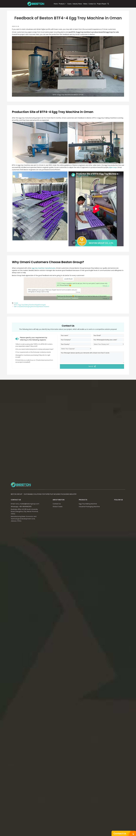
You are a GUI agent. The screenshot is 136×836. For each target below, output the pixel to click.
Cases (69, 4)
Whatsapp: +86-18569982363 (21, 507)
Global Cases (57, 507)
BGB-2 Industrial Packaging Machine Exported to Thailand (31, 306)
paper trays (113, 167)
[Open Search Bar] (108, 3)
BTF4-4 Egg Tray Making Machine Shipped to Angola (30, 305)
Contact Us (119, 833)
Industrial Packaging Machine (89, 507)
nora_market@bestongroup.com (27, 504)
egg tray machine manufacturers (43, 268)
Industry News (77, 4)
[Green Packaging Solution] (36, 4)
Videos (85, 4)
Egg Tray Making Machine (88, 504)
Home (56, 4)
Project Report (101, 4)
